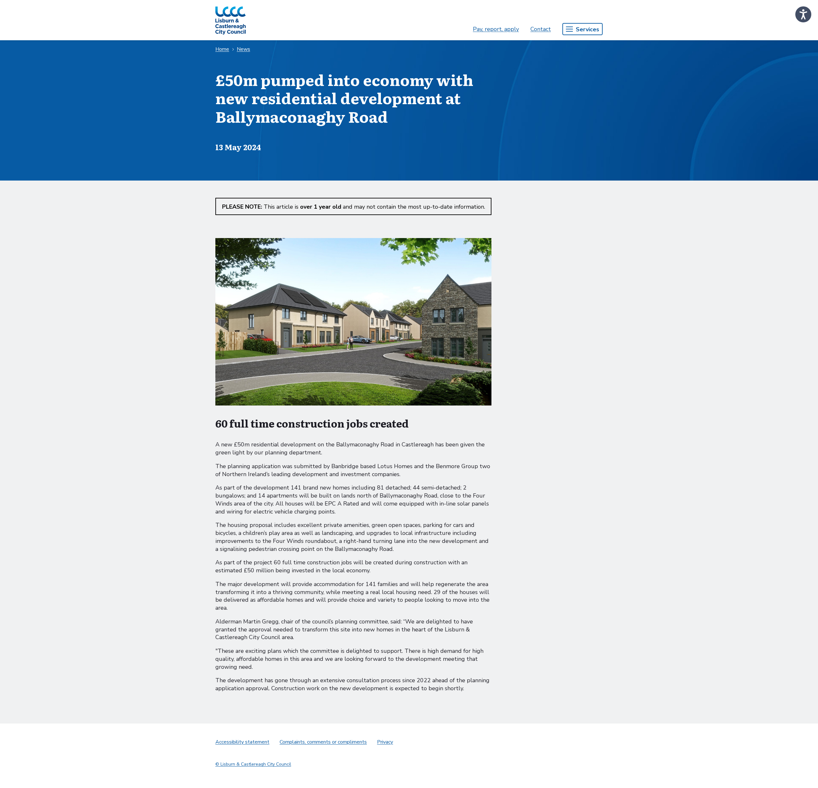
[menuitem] (496, 29)
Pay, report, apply (496, 29)
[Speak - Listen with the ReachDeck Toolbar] (803, 14)
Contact (540, 29)
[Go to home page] (230, 20)
